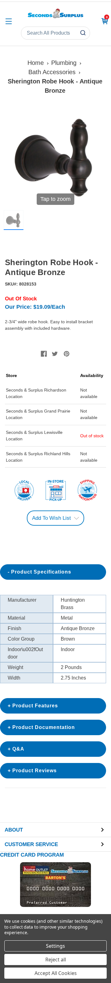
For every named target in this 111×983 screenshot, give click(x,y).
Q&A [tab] (18, 749)
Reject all (55, 959)
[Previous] (12, 156)
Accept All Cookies (56, 973)
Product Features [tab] (35, 705)
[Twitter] (55, 354)
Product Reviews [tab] (34, 770)
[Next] (99, 156)
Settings (55, 946)
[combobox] (55, 33)
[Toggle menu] (8, 21)
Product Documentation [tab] (43, 727)
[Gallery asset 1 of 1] (13, 220)
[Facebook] (44, 354)
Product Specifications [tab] (41, 571)
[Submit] (84, 33)
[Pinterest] (67, 354)
